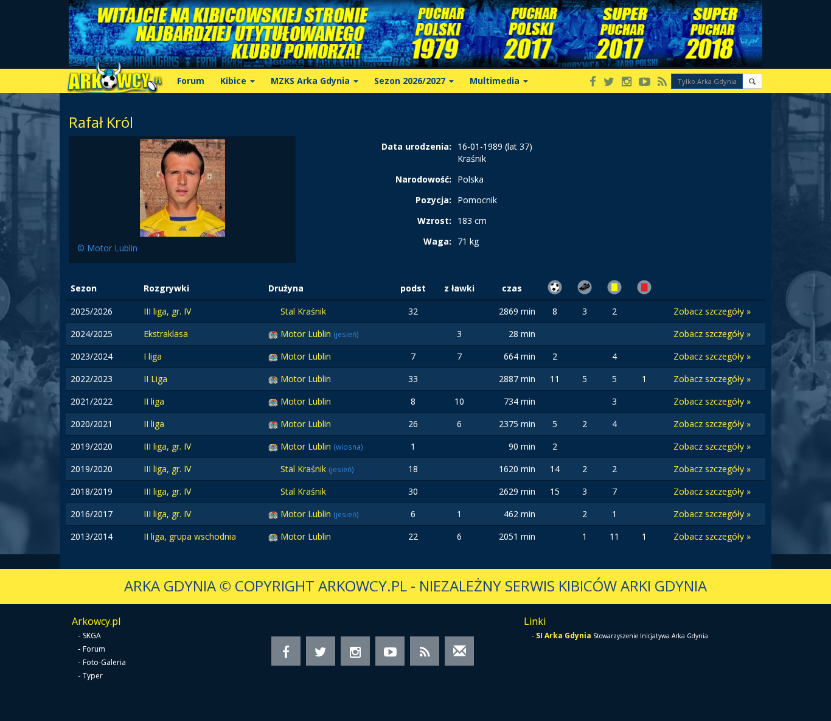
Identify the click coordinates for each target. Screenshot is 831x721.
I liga (153, 356)
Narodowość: (423, 179)
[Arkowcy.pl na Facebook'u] (593, 82)
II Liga (155, 379)
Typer (93, 675)
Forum (190, 80)
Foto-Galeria (104, 662)
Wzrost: (434, 220)
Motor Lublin (306, 334)
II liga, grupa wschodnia (190, 536)
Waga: (437, 241)
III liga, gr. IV (167, 311)
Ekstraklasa (166, 334)
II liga (154, 401)
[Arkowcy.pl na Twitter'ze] (609, 82)
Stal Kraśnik (303, 311)
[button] (752, 81)
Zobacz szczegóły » (712, 311)
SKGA (92, 635)
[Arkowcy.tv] (644, 82)
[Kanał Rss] (662, 82)
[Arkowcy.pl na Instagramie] (626, 82)
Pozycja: (433, 200)
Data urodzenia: (416, 146)
